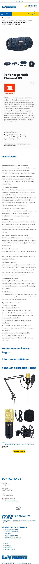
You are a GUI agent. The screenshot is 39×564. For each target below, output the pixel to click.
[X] (17, 1)
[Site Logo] (9, 7)
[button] (29, 14)
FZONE (4, 442)
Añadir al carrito (19, 451)
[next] (34, 83)
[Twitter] (9, 507)
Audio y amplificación (18, 135)
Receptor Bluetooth (20, 137)
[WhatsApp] (22, 1)
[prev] (31, 83)
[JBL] (10, 89)
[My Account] (31, 14)
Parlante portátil (9, 137)
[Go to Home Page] (2, 18)
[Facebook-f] (4, 507)
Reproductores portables (12, 139)
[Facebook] (14, 1)
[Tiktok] (25, 1)
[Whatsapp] (18, 507)
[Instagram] (19, 1)
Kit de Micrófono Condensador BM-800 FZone (19, 444)
